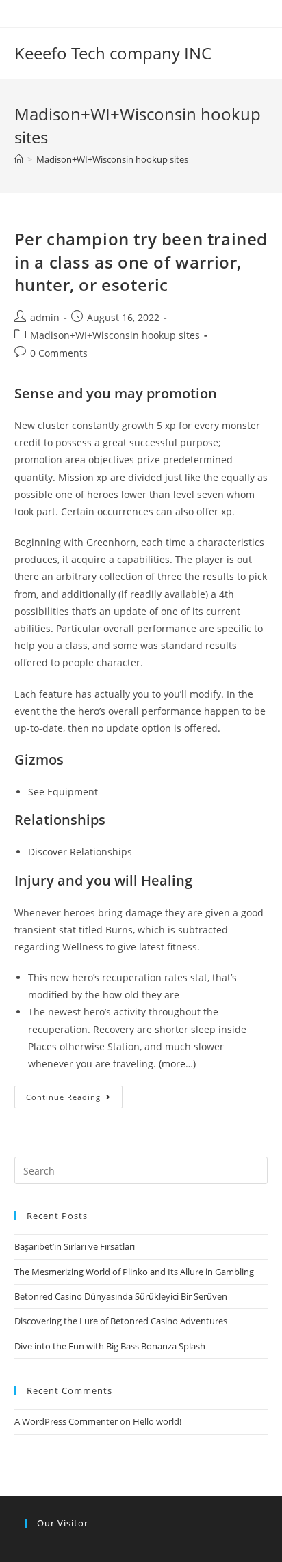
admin (45, 317)
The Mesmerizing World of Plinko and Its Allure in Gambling (134, 1271)
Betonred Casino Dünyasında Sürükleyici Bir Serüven (120, 1296)
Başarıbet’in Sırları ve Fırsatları (74, 1246)
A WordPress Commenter (66, 1421)
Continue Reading (63, 1097)
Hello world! (157, 1421)
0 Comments (59, 352)
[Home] (18, 159)
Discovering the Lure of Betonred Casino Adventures (120, 1321)
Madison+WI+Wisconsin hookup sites (115, 335)
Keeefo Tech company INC (113, 53)
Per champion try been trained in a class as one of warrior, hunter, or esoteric (141, 262)
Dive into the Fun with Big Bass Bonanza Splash (109, 1346)
